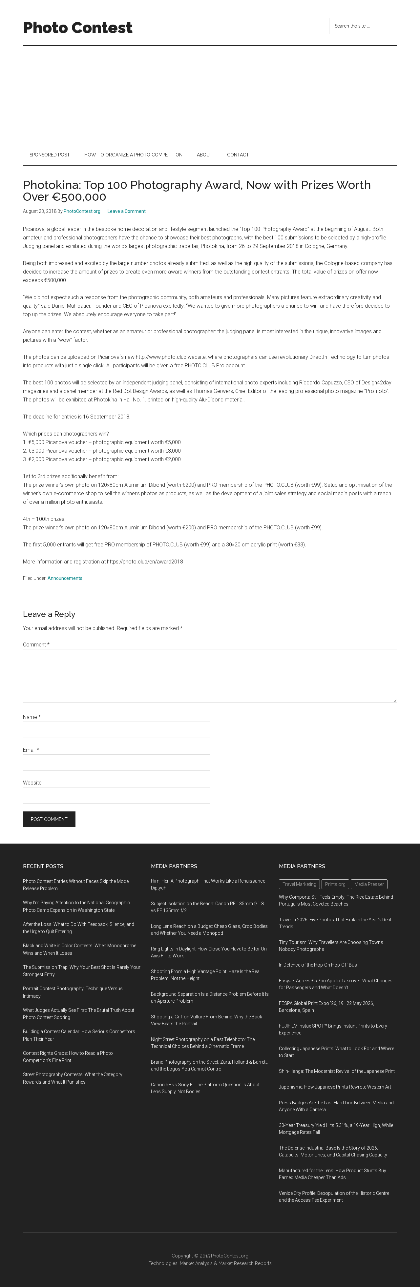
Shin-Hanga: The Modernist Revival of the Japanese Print (337, 1071)
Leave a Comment (127, 211)
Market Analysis (196, 1263)
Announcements (65, 578)
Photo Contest (78, 27)
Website (32, 783)
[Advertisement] (210, 95)
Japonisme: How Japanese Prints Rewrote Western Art (335, 1087)
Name (32, 717)
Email (31, 750)
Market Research (236, 1263)
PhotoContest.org (229, 1255)
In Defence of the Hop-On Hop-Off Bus (318, 965)
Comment (36, 645)
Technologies (163, 1263)
